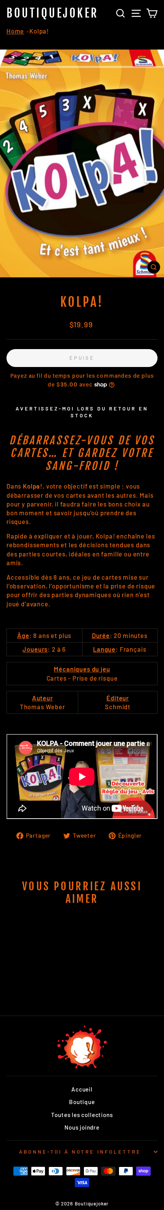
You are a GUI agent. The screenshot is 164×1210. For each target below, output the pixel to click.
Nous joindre (82, 1127)
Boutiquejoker (52, 13)
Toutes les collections (82, 1114)
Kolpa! (39, 31)
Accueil (82, 1089)
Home (15, 31)
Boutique (82, 1101)
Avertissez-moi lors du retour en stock (82, 411)
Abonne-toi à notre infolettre (80, 1152)
